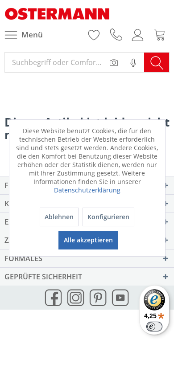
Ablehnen (59, 217)
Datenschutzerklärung (87, 190)
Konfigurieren (108, 217)
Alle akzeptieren (88, 240)
